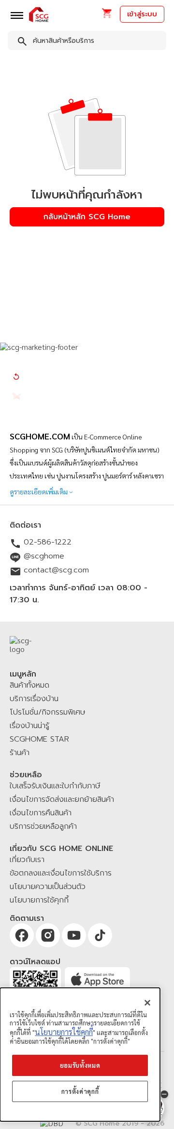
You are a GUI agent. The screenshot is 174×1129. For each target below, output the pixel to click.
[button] (107, 16)
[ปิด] (147, 1003)
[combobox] (87, 42)
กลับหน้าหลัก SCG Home (87, 217)
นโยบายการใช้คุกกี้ (64, 1032)
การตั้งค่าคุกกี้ (80, 1091)
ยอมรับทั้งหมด (80, 1065)
